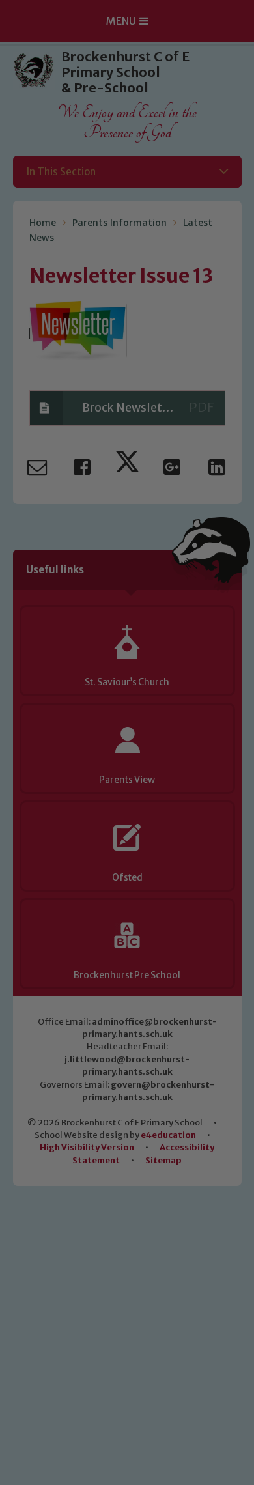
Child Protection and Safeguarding (127, 927)
